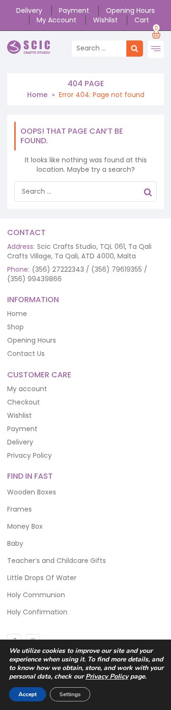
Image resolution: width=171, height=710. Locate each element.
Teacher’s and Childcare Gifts (56, 560)
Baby (15, 543)
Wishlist (105, 20)
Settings (70, 694)
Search (148, 193)
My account (56, 20)
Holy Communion (36, 595)
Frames (19, 509)
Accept (28, 694)
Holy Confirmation (37, 612)
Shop (15, 327)
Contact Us (26, 353)
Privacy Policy (29, 455)
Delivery (29, 10)
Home (37, 94)
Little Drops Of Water (41, 577)
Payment (74, 10)
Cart (141, 20)
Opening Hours (130, 10)
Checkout (23, 402)
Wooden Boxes (31, 492)
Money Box (25, 526)
